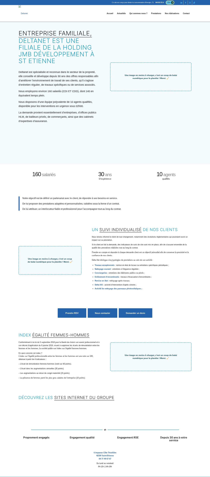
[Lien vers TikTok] (194, 2)
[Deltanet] (23, 13)
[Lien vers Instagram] (190, 2)
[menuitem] (110, 13)
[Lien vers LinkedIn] (181, 2)
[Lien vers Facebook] (186, 2)
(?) (153, 2)
